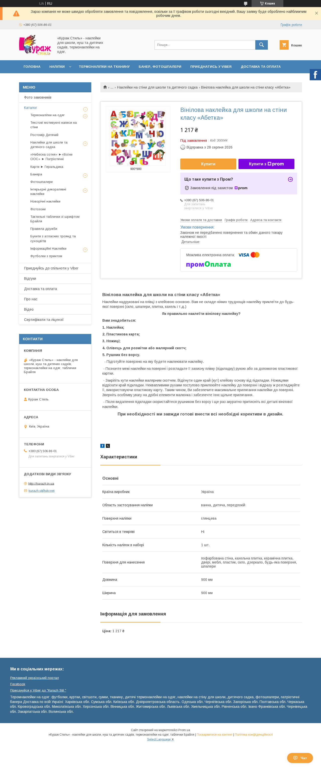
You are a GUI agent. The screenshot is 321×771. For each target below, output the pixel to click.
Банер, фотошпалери (160, 66)
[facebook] (102, 447)
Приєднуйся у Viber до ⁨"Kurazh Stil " (38, 690)
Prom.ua (184, 730)
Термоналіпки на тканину (104, 66)
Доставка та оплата (261, 66)
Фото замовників (37, 97)
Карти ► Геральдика (46, 167)
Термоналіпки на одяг (47, 115)
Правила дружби (43, 229)
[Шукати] (261, 45)
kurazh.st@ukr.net (41, 491)
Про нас (30, 299)
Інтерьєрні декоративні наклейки (48, 191)
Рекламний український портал (34, 678)
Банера (36, 174)
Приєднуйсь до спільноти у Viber (51, 268)
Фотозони (38, 209)
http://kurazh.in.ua (41, 483)
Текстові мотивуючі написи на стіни (53, 125)
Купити (208, 164)
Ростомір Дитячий (44, 135)
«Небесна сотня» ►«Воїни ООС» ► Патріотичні (51, 157)
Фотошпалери (41, 182)
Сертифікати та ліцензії (44, 320)
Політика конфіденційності (254, 734)
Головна (32, 66)
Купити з (257, 164)
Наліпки (57, 66)
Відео (29, 309)
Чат (304, 758)
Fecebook (17, 684)
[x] (108, 447)
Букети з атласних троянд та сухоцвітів (53, 238)
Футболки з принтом (46, 256)
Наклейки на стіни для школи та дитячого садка (157, 87)
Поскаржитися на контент (214, 734)
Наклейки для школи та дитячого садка (48, 145)
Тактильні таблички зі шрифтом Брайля (54, 219)
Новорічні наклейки (45, 201)
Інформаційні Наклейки (48, 248)
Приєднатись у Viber (211, 66)
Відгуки (30, 278)
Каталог (30, 108)
